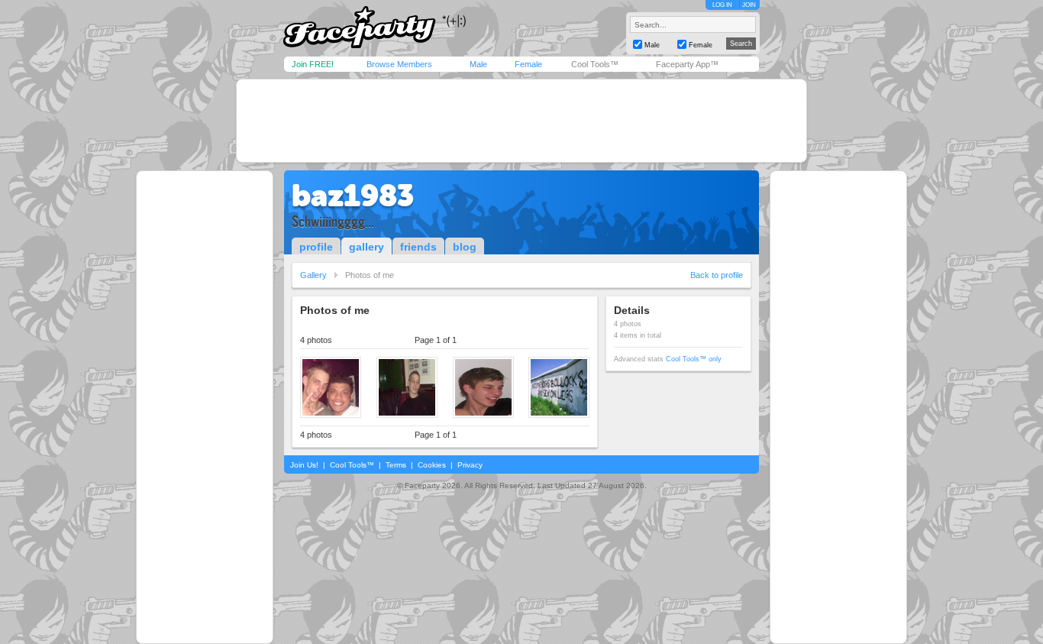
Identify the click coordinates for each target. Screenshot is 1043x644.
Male (478, 64)
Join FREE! (313, 64)
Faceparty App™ (687, 64)
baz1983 (353, 195)
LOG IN (722, 5)
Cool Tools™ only (694, 359)
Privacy (470, 465)
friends (418, 247)
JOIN (749, 5)
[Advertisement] (521, 120)
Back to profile (716, 275)
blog (464, 247)
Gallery (313, 275)
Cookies (432, 465)
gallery (366, 247)
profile (316, 247)
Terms (396, 465)
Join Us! (304, 465)
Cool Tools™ (594, 64)
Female (528, 64)
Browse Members (399, 64)
